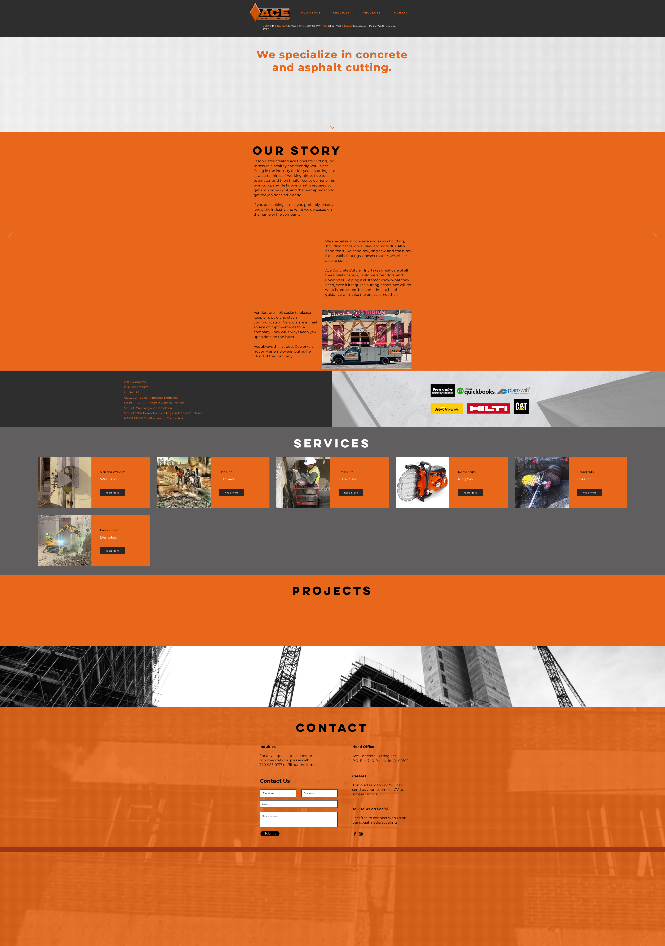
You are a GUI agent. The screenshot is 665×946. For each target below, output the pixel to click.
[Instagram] (360, 834)
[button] (196, 617)
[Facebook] (354, 834)
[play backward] (179, 617)
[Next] (655, 236)
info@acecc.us (358, 26)
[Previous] (10, 236)
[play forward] (490, 617)
